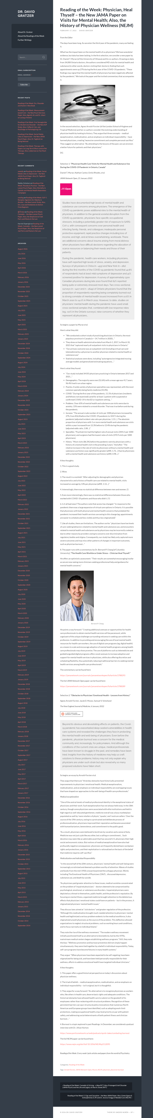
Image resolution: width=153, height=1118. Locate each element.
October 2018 (23, 694)
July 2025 (21, 310)
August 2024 (22, 362)
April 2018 (22, 722)
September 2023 (24, 414)
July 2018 (21, 708)
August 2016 (22, 817)
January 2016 (23, 850)
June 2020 (22, 599)
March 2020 (22, 613)
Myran (94, 1070)
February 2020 (23, 618)
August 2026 (22, 249)
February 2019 (23, 675)
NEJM (100, 1070)
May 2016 (22, 831)
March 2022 (22, 500)
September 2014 (24, 925)
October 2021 (23, 523)
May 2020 (22, 604)
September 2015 (24, 869)
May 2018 (22, 717)
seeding (21, 198)
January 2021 (23, 566)
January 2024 (23, 396)
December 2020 (24, 571)
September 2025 (24, 301)
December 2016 (24, 798)
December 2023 (24, 400)
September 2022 (24, 471)
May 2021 (22, 547)
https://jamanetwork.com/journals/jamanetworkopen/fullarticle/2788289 (92, 686)
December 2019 (24, 627)
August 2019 (22, 646)
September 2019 (24, 642)
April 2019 (22, 665)
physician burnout (117, 1070)
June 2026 (22, 258)
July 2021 (21, 537)
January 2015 (23, 907)
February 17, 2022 (68, 30)
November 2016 (24, 802)
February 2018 (23, 732)
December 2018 (24, 684)
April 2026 (22, 268)
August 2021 (22, 533)
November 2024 (24, 348)
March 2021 (22, 556)
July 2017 (21, 765)
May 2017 (22, 774)
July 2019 (21, 651)
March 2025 (22, 329)
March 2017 (22, 784)
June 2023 (22, 429)
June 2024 (22, 372)
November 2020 (24, 575)
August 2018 (22, 703)
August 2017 (22, 760)
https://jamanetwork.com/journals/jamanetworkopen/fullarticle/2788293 (92, 675)
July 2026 (21, 254)
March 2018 (22, 727)
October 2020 (23, 580)
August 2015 (22, 873)
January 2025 (23, 339)
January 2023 (23, 452)
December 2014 (24, 911)
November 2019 (24, 632)
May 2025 (22, 320)
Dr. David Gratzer (26, 14)
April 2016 (22, 836)
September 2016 (24, 812)
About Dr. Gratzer (25, 32)
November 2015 (24, 859)
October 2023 (23, 410)
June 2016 (22, 826)
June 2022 (22, 485)
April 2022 (22, 495)
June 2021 (22, 542)
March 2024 (22, 386)
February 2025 (23, 334)
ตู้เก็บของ (21, 212)
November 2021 (24, 519)
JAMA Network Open (84, 1070)
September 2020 (24, 585)
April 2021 (22, 552)
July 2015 (21, 878)
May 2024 (22, 377)
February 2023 (23, 448)
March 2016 (22, 840)
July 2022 (21, 481)
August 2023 (22, 419)
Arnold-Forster (69, 1070)
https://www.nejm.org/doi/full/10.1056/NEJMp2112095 (85, 1044)
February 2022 (23, 504)
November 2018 (24, 689)
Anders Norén (122, 1112)
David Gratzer (86, 30)
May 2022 (22, 490)
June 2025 (22, 315)
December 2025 (24, 287)
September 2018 (24, 698)
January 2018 (23, 736)
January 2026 (23, 282)
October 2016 (23, 807)
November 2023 (24, 405)
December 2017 (24, 741)
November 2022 (24, 462)
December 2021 (24, 514)
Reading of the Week (76, 1065)
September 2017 (24, 755)
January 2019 (23, 679)
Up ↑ (132, 1112)
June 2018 (22, 713)
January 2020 (23, 623)
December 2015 (24, 855)
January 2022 (23, 509)
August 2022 (22, 476)
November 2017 (24, 746)
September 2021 (24, 528)
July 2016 (21, 821)
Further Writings (24, 40)
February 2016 (23, 845)
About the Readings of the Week (31, 36)
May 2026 (22, 263)
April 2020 (22, 609)
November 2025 (24, 291)
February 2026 (23, 277)
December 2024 (24, 344)
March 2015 (22, 897)
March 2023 (22, 443)
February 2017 (23, 788)
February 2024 (23, 391)
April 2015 (22, 892)
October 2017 (23, 750)
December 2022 (24, 457)
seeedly (21, 171)
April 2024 (22, 381)
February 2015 (23, 902)
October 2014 (23, 921)
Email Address (25, 75)
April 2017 (22, 779)
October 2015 (23, 864)
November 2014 (24, 916)
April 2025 (22, 325)
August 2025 (22, 306)
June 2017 (22, 769)
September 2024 (24, 358)
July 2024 (21, 367)
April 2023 (22, 438)
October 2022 (23, 467)
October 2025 (23, 296)
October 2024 (23, 353)
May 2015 (22, 888)
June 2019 (22, 656)
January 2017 (23, 793)
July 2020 (21, 594)
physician (106, 1070)
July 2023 (21, 424)
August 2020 (22, 590)
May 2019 (22, 660)
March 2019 (22, 670)
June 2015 (22, 883)
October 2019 (23, 637)
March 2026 (22, 273)
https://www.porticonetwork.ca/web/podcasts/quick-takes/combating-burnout (94, 1033)
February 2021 (23, 561)
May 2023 (22, 433)
